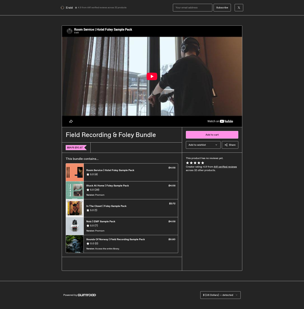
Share (232, 144)
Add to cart (212, 134)
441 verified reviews (225, 166)
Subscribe (222, 7)
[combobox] (203, 145)
